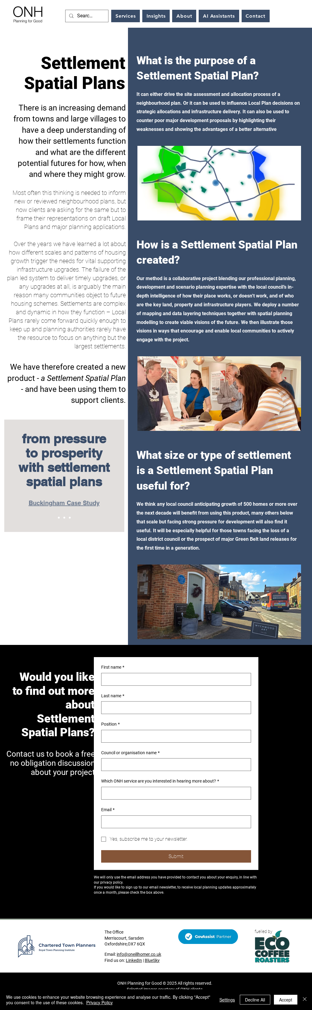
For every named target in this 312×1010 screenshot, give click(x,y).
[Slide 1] (59, 518)
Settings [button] (227, 1000)
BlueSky (152, 960)
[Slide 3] (70, 518)
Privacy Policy (99, 1002)
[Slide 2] (64, 518)
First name (112, 667)
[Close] (304, 999)
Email (108, 809)
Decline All (255, 1000)
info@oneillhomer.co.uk (139, 954)
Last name (112, 695)
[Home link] (28, 14)
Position (110, 724)
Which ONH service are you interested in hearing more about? (160, 781)
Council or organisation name (130, 752)
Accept (285, 1000)
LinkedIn (134, 960)
